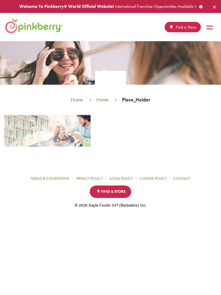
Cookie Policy (153, 178)
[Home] (36, 25)
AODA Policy (121, 178)
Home (77, 99)
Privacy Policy (89, 178)
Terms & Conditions (50, 178)
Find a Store (185, 27)
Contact (181, 178)
